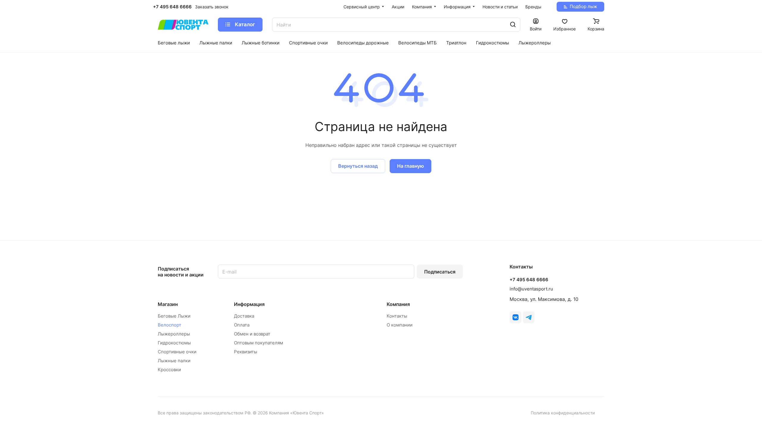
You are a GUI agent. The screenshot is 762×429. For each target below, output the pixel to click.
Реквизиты (245, 352)
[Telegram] (529, 317)
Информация (249, 304)
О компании (400, 325)
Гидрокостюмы (174, 343)
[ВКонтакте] (515, 317)
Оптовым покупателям (258, 343)
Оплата (241, 325)
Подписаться (439, 272)
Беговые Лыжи (174, 316)
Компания (398, 304)
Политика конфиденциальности (563, 412)
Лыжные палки (174, 360)
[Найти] (512, 25)
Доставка (244, 316)
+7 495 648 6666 (172, 7)
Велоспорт (169, 325)
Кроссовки (169, 369)
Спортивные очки (177, 352)
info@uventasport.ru (531, 289)
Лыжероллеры (174, 334)
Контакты (397, 316)
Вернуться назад (358, 166)
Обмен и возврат (252, 334)
